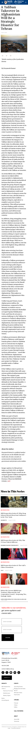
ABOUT (16, 716)
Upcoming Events (18, 686)
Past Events (17, 694)
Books (3, 698)
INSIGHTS (4, 683)
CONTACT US (7, 677)
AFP (9, 481)
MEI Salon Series (18, 692)
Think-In (3, 688)
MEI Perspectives (5, 510)
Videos (15, 705)
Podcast (16, 703)
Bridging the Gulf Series (19, 688)
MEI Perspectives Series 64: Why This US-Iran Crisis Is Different (13, 541)
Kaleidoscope (6, 693)
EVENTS (16, 683)
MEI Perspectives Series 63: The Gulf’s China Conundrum (13, 566)
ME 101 (15, 690)
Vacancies (16, 721)
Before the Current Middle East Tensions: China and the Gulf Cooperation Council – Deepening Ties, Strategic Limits (13, 593)
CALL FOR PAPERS (18, 711)
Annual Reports (5, 700)
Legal (9, 728)
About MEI (16, 719)
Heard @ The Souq (8, 690)
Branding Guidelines (16, 728)
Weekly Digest (6, 695)
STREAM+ (16, 699)
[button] (2, 2)
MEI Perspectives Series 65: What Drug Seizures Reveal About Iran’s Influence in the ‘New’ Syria (13, 515)
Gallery (15, 707)
